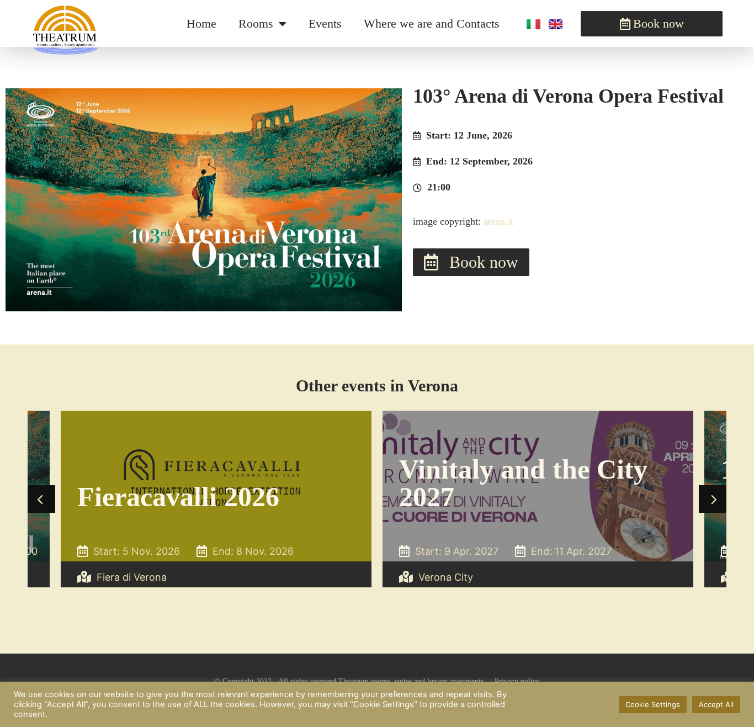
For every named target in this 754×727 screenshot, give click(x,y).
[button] (41, 499)
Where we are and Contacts (432, 23)
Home (201, 23)
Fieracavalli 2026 (178, 496)
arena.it (498, 221)
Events (325, 23)
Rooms (255, 23)
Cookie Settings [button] (652, 704)
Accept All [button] (716, 704)
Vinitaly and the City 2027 (523, 483)
